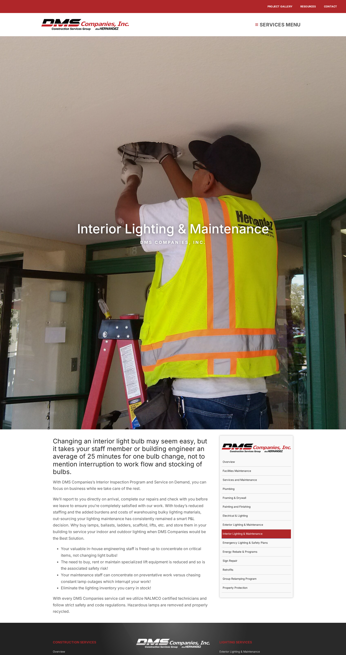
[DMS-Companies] (85, 20)
